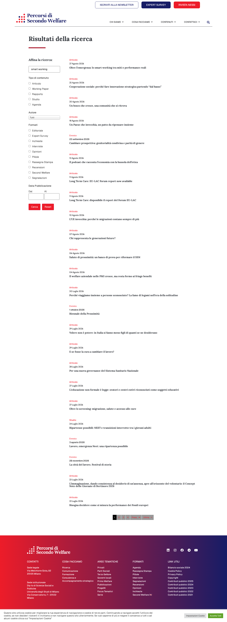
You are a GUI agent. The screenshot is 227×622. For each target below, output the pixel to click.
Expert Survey (40, 136)
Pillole (35, 157)
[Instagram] (175, 550)
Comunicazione (70, 571)
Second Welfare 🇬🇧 (142, 594)
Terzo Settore (104, 574)
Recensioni (38, 167)
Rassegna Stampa (42, 162)
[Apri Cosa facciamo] (152, 22)
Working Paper (40, 89)
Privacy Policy (175, 574)
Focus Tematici (105, 591)
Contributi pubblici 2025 (180, 581)
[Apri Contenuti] (175, 22)
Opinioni (37, 151)
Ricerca (66, 567)
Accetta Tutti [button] (215, 615)
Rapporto (37, 94)
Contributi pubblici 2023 (180, 588)
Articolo (36, 83)
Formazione (68, 574)
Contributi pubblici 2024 (180, 584)
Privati (100, 567)
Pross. (134, 517)
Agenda (36, 104)
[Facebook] (182, 550)
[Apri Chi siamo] (123, 22)
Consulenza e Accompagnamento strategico (77, 579)
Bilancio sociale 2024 (179, 567)
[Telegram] (189, 550)
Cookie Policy (175, 571)
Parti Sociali (103, 571)
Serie (100, 594)
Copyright (173, 577)
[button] (208, 22)
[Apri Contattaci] (199, 22)
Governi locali (104, 577)
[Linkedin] (168, 550)
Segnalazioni (39, 178)
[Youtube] (196, 550)
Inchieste (37, 141)
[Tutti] (44, 118)
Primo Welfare (104, 581)
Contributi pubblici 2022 (180, 591)
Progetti (101, 588)
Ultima (146, 517)
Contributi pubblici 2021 (180, 594)
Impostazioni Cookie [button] (195, 615)
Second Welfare (41, 173)
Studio (36, 99)
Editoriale (37, 130)
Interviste (37, 146)
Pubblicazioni (104, 584)
